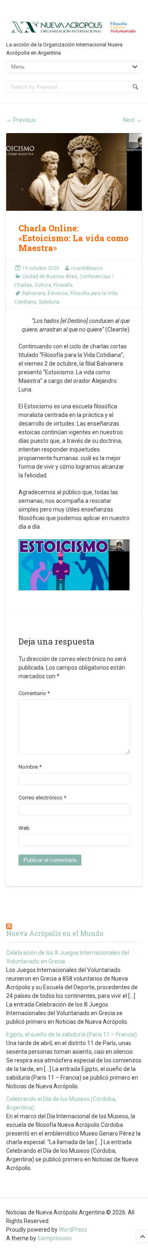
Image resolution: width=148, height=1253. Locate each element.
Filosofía (63, 285)
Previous (21, 120)
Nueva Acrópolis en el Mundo (54, 933)
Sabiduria (49, 302)
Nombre (30, 767)
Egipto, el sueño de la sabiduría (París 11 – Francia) (71, 1034)
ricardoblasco (86, 268)
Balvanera (33, 293)
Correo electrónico (42, 798)
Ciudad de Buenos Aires (49, 276)
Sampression (54, 1238)
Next (132, 120)
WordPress (73, 1229)
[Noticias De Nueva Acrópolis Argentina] (74, 26)
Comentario (34, 693)
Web (24, 828)
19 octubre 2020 (40, 268)
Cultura (43, 285)
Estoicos (58, 293)
